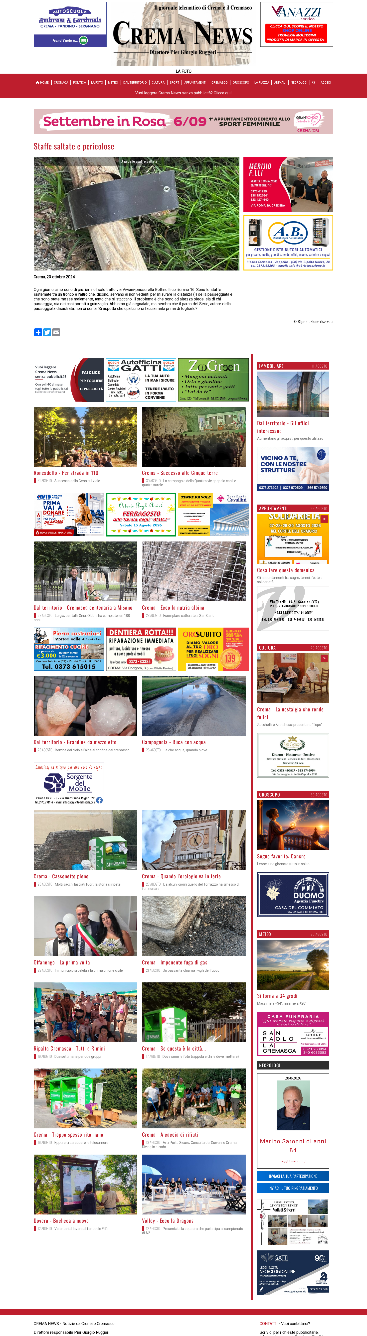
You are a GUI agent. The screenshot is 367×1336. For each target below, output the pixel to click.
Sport (174, 82)
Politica (79, 82)
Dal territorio (135, 82)
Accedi (326, 82)
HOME (44, 82)
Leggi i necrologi (293, 1169)
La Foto (97, 82)
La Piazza (261, 82)
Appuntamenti (195, 82)
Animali (280, 82)
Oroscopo (241, 82)
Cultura (158, 82)
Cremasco (219, 82)
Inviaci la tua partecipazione (293, 1184)
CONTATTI (269, 1331)
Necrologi (299, 82)
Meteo (113, 82)
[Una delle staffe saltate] (136, 269)
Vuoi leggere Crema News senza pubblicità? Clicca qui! (183, 93)
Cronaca (61, 82)
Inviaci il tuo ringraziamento (293, 1196)
